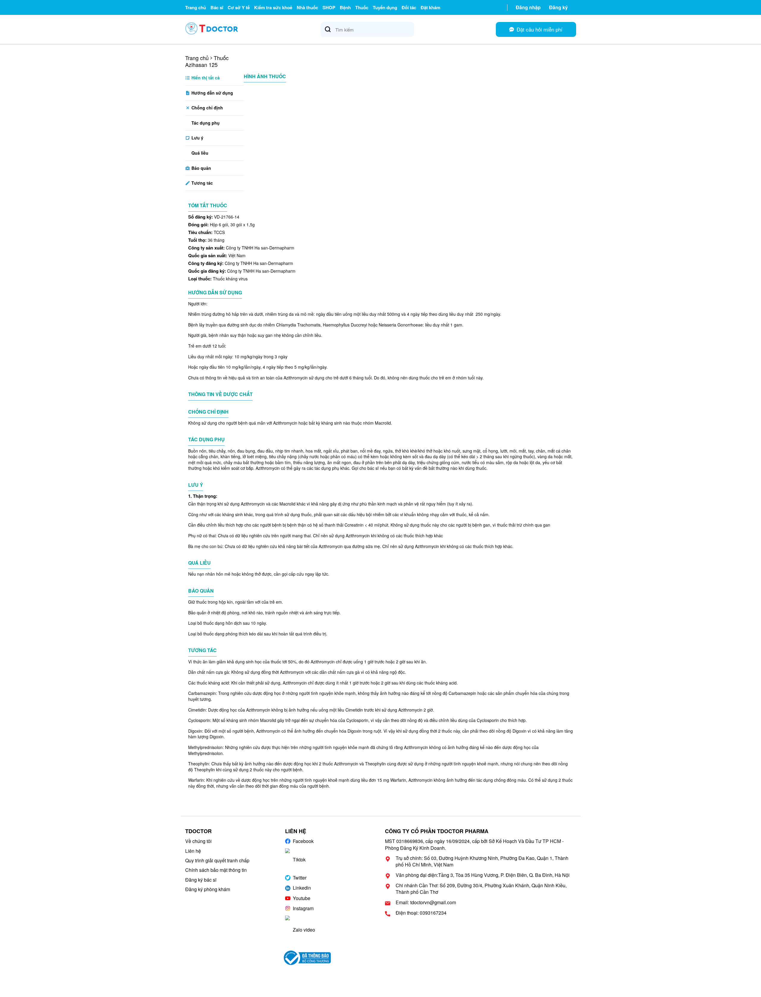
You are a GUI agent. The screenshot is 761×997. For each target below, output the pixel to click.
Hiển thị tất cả (205, 78)
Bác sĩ (216, 7)
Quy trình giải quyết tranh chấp (217, 860)
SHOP (329, 7)
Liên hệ (193, 850)
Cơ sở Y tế (239, 7)
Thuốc (361, 7)
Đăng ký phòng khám (207, 889)
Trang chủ (195, 7)
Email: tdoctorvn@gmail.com (426, 902)
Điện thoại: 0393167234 (421, 913)
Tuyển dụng (385, 7)
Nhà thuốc (307, 7)
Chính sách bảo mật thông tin (216, 869)
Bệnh (345, 7)
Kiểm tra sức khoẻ (273, 7)
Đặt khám (430, 7)
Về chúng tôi (198, 841)
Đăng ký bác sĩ (200, 879)
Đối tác (409, 7)
